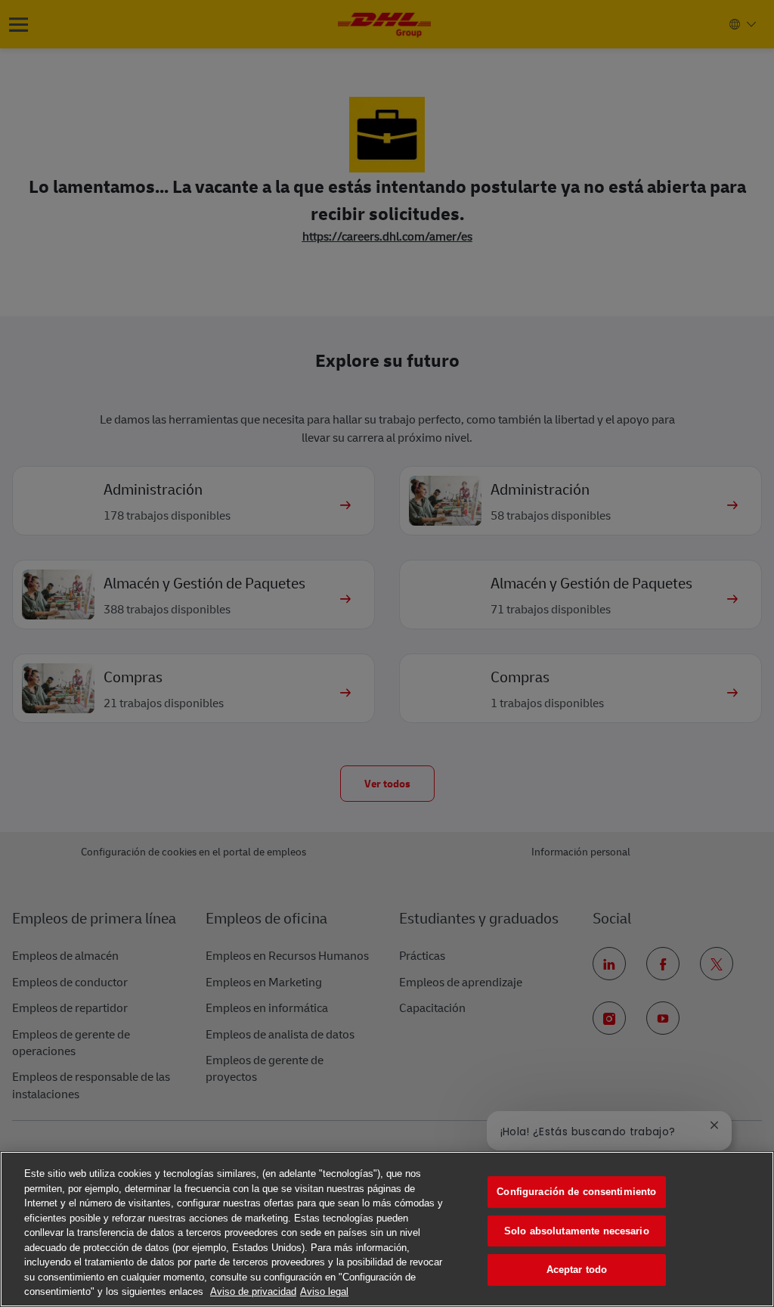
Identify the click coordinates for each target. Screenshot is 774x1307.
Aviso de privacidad (253, 1291)
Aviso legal (324, 1291)
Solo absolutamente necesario (576, 1231)
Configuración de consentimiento (576, 1191)
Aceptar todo (577, 1269)
